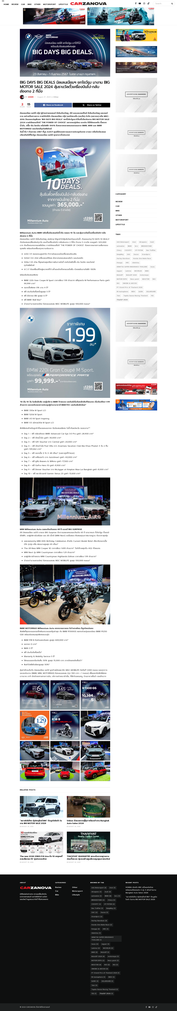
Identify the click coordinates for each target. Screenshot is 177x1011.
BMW (130, 246)
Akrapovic (143, 242)
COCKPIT (128, 250)
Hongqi (119, 263)
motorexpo (144, 275)
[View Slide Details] (54, 16)
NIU (118, 283)
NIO (154, 279)
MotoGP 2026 (131, 275)
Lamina (128, 271)
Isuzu (153, 267)
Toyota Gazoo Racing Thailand (136, 296)
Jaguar (119, 271)
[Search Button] (172, 3)
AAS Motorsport (123, 242)
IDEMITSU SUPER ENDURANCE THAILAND (132, 267)
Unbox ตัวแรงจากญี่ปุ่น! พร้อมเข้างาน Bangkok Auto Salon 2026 (88, 822)
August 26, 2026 (27, 827)
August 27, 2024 (44, 97)
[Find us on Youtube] (140, 3)
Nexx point (134, 279)
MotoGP (120, 275)
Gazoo (136, 254)
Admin (30, 97)
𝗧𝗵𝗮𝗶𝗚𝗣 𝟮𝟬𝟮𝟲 (122, 300)
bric (136, 246)
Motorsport (49, 4)
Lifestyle (63, 4)
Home (6, 4)
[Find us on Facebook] (135, 3)
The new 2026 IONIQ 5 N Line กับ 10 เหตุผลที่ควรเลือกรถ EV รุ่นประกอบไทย (41, 857)
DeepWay (120, 254)
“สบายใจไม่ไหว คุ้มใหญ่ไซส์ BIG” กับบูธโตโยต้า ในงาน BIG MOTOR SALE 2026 (41, 822)
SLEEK (141, 292)
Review (15, 4)
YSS (152, 296)
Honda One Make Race (142, 258)
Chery (119, 250)
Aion (134, 242)
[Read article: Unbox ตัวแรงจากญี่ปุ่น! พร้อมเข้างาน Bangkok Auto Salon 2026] (88, 807)
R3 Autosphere (122, 292)
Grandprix (146, 254)
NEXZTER (145, 279)
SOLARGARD (151, 292)
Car (23, 4)
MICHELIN (138, 271)
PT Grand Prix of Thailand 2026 (129, 287)
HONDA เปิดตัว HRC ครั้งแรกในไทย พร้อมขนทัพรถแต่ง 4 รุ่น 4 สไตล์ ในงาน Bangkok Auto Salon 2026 (141, 890)
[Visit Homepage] (88, 3)
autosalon (121, 246)
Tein (118, 296)
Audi (152, 242)
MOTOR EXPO (122, 279)
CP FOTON (139, 250)
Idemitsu (135, 263)
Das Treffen (150, 250)
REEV (133, 292)
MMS (147, 271)
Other (37, 4)
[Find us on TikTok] (148, 3)
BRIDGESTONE (146, 246)
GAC (128, 254)
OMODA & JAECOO (130, 283)
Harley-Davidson (123, 258)
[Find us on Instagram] (144, 3)
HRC (127, 263)
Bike (30, 4)
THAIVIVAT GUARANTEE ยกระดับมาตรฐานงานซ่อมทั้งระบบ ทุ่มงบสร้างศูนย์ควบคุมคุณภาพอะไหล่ (88, 857)
